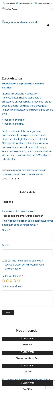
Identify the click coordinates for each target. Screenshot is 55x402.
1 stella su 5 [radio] (3, 280)
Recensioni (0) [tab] (27, 191)
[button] (48, 25)
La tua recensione (12, 286)
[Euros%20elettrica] (9, 179)
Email (5, 245)
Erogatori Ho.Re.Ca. (34, 174)
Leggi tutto (28, 338)
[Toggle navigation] (51, 9)
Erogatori (16, 170)
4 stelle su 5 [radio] (14, 280)
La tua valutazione (12, 276)
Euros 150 (27, 344)
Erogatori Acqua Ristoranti (34, 170)
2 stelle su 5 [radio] (7, 280)
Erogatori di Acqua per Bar (13, 174)
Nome (6, 230)
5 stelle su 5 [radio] (18, 280)
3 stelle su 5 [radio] (11, 280)
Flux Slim (28, 371)
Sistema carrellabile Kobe (27, 358)
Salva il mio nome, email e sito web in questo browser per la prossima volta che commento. (24, 264)
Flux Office (27, 389)
